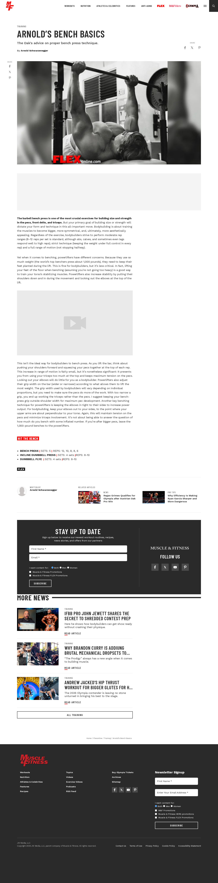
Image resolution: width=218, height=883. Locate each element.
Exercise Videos (74, 782)
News (106, 492)
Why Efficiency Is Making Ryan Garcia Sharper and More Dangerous (182, 498)
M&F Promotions (166, 810)
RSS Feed (71, 791)
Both (56, 568)
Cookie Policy (168, 846)
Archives (116, 777)
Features (130, 5)
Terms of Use (136, 846)
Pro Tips (172, 492)
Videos (69, 777)
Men (64, 568)
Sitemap (116, 782)
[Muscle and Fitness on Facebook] (155, 567)
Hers (175, 6)
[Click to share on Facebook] (185, 47)
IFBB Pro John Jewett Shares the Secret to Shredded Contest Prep (98, 615)
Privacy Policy (152, 846)
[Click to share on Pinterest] (199, 47)
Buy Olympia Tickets (122, 772)
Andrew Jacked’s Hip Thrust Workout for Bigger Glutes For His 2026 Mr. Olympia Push (99, 687)
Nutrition (86, 5)
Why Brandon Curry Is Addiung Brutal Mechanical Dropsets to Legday (95, 653)
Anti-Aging (146, 5)
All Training (75, 715)
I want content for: (38, 568)
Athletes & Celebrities (108, 5)
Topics (69, 772)
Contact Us (121, 846)
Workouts (70, 5)
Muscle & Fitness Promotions (47, 572)
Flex (161, 6)
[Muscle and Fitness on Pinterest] (185, 567)
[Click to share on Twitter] (192, 47)
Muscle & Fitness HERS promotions (176, 814)
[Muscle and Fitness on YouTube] (175, 567)
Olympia (192, 6)
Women (73, 568)
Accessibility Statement (189, 846)
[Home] (10, 9)
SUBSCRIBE (40, 583)
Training (21, 26)
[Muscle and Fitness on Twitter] (165, 567)
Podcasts (71, 786)
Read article (73, 633)
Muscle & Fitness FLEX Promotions (50, 575)
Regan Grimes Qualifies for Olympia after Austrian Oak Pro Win (120, 498)
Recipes (24, 791)
